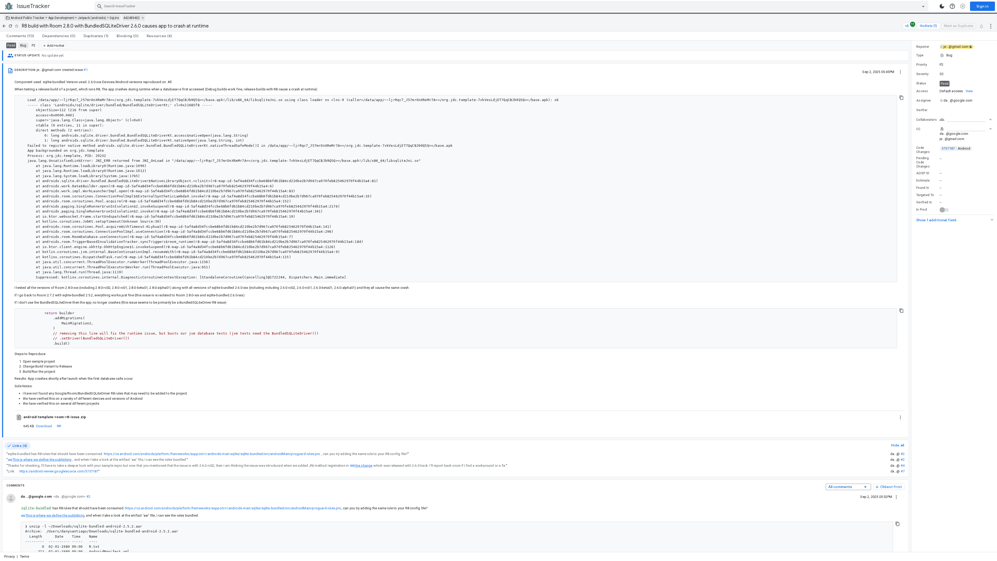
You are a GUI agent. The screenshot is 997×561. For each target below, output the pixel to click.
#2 (903, 454)
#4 (903, 466)
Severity (922, 74)
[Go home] (4, 26)
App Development (61, 18)
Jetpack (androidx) (92, 18)
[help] (952, 6)
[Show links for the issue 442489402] (142, 18)
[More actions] (991, 26)
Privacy (9, 556)
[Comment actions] (896, 496)
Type (920, 55)
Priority (921, 64)
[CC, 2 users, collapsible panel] (966, 128)
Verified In (924, 202)
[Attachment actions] (900, 417)
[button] (954, 55)
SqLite (114, 18)
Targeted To (925, 195)
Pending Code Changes (923, 162)
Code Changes (923, 150)
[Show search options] (923, 6)
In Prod (921, 209)
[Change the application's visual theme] (942, 6)
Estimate (923, 180)
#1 (85, 70)
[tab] (20, 35)
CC (918, 129)
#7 (903, 471)
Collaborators (926, 120)
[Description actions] (900, 72)
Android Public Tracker (28, 18)
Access (922, 91)
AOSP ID (922, 173)
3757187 (956, 148)
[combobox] (512, 6)
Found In (922, 188)
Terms (24, 556)
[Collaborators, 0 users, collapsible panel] (966, 119)
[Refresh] (10, 26)
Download (44, 426)
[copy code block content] (901, 98)
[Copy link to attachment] (59, 426)
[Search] (100, 6)
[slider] (912, 296)
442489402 (131, 18)
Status (921, 83)
